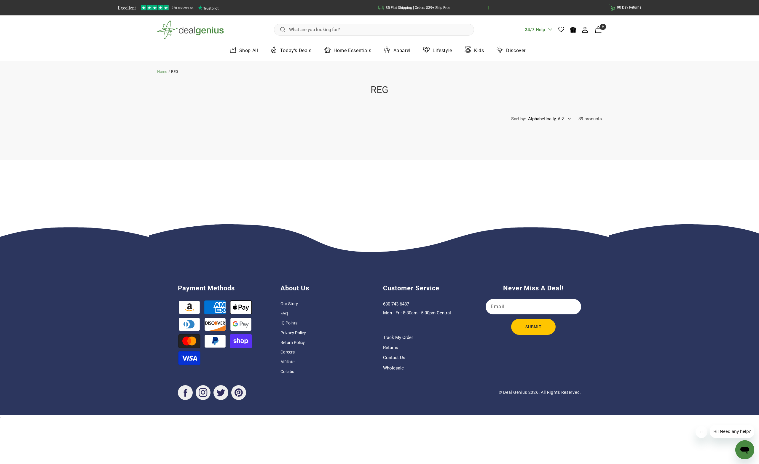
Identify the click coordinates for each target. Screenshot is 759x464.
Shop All (248, 50)
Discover (516, 50)
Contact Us (394, 357)
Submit (533, 326)
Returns (390, 347)
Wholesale (393, 368)
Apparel (402, 50)
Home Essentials (352, 50)
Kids (479, 50)
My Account (585, 30)
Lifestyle (442, 50)
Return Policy (292, 342)
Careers (287, 352)
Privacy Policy (293, 332)
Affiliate (287, 361)
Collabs (287, 371)
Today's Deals (296, 50)
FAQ (284, 313)
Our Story (289, 303)
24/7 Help (535, 31)
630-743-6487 (396, 304)
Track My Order (398, 337)
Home (162, 71)
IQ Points (288, 323)
